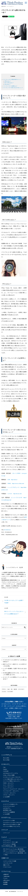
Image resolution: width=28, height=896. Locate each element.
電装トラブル (6, 865)
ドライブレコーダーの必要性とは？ (10, 86)
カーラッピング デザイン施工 (10, 842)
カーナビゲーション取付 (9, 820)
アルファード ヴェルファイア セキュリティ (13, 789)
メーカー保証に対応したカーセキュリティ (13, 779)
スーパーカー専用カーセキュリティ (11, 781)
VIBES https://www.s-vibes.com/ (15, 483)
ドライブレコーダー (8, 863)
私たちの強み (6, 759)
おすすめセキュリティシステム (10, 773)
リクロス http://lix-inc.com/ (14, 493)
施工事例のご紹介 (7, 810)
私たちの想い (6, 757)
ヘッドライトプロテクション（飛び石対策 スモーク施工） (14, 853)
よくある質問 (6, 796)
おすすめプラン (7, 808)
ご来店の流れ (6, 876)
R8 (11, 689)
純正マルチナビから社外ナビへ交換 (11, 824)
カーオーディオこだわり (9, 806)
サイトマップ (20, 891)
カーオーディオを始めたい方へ (10, 804)
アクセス (5, 878)
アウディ (4, 689)
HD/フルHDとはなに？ (9, 82)
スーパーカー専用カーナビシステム (11, 826)
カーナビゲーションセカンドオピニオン (12, 822)
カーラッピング (7, 840)
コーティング (6, 832)
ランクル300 (10, 691)
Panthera (5, 769)
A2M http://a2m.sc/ (12, 479)
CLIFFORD (5, 771)
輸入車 (15, 689)
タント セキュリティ (8, 785)
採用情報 (5, 884)
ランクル (4, 691)
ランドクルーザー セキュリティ (11, 790)
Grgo (4, 767)
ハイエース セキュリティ (9, 793)
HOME (6, 891)
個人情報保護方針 (12, 891)
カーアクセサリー (10, 6)
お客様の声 (6, 874)
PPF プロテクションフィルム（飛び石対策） (13, 849)
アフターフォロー (7, 867)
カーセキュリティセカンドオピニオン (12, 777)
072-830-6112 (7, 529)
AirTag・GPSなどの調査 (8, 775)
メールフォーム (14, 731)
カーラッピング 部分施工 (9, 844)
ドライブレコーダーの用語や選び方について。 (12, 79)
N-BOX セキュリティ (8, 783)
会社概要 (5, 882)
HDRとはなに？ (7, 81)
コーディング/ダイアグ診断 (9, 861)
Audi (8, 689)
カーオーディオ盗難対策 (9, 812)
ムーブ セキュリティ (8, 787)
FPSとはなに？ (7, 84)
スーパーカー (21, 689)
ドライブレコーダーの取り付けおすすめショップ (13, 87)
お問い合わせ (6, 880)
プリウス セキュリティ (9, 794)
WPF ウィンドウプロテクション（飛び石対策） (14, 851)
